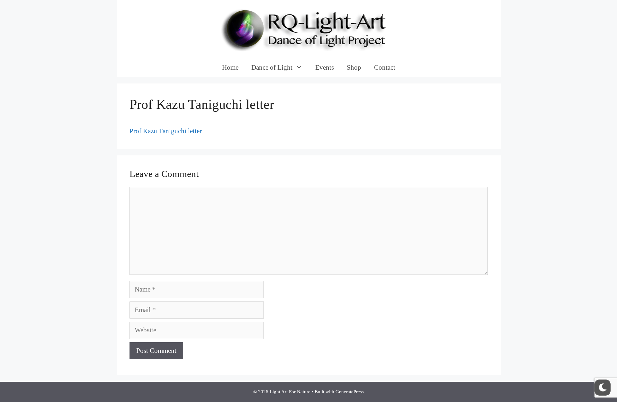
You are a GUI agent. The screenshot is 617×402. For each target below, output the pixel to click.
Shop (354, 67)
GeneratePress (349, 391)
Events (324, 67)
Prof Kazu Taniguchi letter (166, 131)
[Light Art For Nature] (308, 28)
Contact (384, 67)
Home (230, 67)
